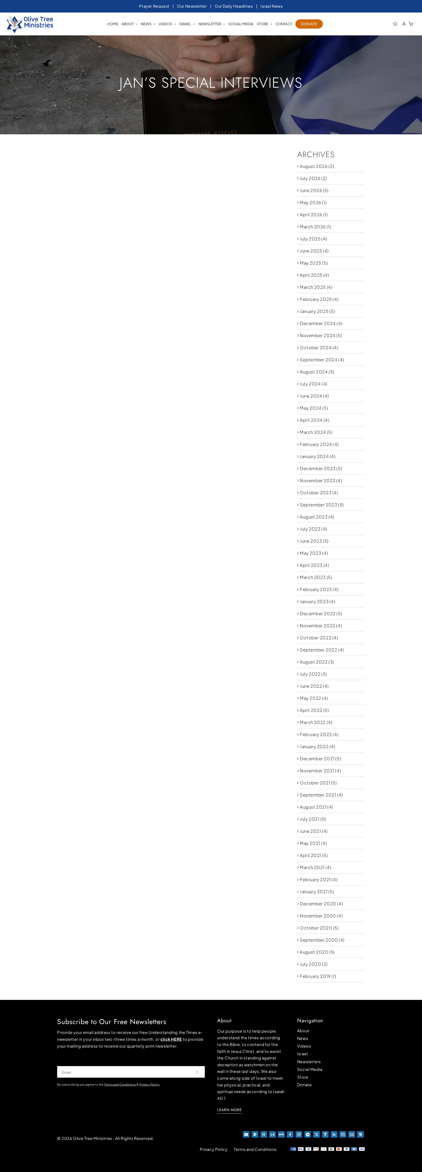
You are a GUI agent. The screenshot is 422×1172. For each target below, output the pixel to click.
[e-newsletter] (351, 1133)
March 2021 (312, 867)
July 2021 (309, 819)
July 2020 (310, 964)
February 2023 (316, 589)
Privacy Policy (149, 1084)
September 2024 (318, 359)
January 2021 (313, 891)
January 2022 (314, 746)
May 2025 (310, 263)
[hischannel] (263, 1133)
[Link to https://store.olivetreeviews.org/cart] (411, 24)
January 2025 (314, 311)
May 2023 (310, 553)
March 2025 (313, 287)
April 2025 (311, 275)
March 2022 (313, 722)
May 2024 (311, 408)
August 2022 (314, 661)
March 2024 (313, 432)
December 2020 (318, 903)
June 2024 (311, 396)
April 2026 (311, 214)
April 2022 (311, 710)
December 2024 (318, 323)
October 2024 (316, 347)
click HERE (171, 1039)
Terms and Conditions (255, 1149)
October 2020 (316, 927)
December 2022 (318, 613)
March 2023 (313, 577)
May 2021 (310, 843)
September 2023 (318, 504)
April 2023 (311, 565)
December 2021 (317, 758)
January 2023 (314, 601)
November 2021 (317, 770)
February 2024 (316, 444)
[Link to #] (395, 24)
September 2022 (318, 649)
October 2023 (315, 492)
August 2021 (313, 807)
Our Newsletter (192, 6)
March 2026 (313, 226)
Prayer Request (154, 6)
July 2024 (310, 383)
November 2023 (317, 480)
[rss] (334, 1133)
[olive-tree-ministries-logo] (30, 17)
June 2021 (310, 831)
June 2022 (311, 686)
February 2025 (316, 299)
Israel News (271, 6)
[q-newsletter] (343, 1133)
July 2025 (310, 238)
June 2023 (311, 541)
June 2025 (311, 250)
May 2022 (310, 698)
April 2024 (311, 420)
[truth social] (325, 1133)
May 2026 (310, 202)
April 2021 (310, 855)
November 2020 (318, 915)
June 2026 (311, 190)
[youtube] (246, 1133)
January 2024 (314, 456)
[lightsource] (272, 1133)
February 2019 (315, 976)
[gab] (360, 1133)
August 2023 (314, 516)
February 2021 (315, 879)
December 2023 (318, 468)
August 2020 (314, 952)
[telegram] (307, 1133)
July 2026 (310, 178)
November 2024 (318, 335)
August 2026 (314, 166)
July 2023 (310, 528)
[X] (316, 1133)
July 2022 (310, 674)
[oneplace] (281, 1133)
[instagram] (299, 1133)
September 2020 (319, 940)
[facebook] (290, 1133)
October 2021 (315, 782)
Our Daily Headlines (234, 6)
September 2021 (318, 794)
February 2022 (316, 734)
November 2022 (317, 625)
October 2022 (315, 637)
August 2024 (314, 371)
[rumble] (255, 1133)
